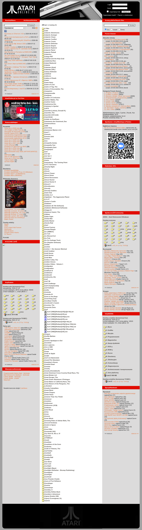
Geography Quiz (50, 147)
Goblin (47, 244)
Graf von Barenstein (51, 358)
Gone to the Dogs (51, 296)
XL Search (7, 234)
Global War (48, 218)
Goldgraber (48, 266)
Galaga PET (48, 56)
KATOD (106, 262)
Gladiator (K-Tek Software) (54, 206)
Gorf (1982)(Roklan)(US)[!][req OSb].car (61, 326)
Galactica (47, 54)
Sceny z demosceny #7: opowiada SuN (17, 48)
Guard (46, 440)
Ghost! (47, 171)
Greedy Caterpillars (51, 388)
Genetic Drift (49, 136)
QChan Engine (9, 161)
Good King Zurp (50, 298)
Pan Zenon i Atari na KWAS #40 (15, 63)
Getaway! (47, 158)
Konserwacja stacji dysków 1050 (15, 136)
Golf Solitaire (49, 288)
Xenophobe (8, 339)
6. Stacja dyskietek (113, 343)
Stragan (106, 291)
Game (46, 80)
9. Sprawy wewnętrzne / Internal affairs (117, 106)
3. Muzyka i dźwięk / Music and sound (117, 96)
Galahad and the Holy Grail (54, 58)
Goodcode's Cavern (51, 303)
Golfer (46, 290)
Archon (6, 349)
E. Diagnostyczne (112, 366)
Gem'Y (46, 132)
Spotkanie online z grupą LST (14, 85)
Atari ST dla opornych (11, 156)
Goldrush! (48, 275)
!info (122, 229)
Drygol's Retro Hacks (11, 232)
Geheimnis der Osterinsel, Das (55, 121)
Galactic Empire (50, 46)
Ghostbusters (49, 186)
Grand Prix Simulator (11, 361)
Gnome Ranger (50, 229)
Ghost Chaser (49, 173)
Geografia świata (50, 143)
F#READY (107, 259)
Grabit (46, 356)
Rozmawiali (107, 249)
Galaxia (47, 65)
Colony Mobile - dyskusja (12, 376)
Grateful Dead (49, 364)
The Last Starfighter (11, 351)
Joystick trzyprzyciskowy (113, 413)
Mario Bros (8, 338)
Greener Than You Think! (53, 397)
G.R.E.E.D (48, 386)
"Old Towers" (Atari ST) (12, 328)
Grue (46, 427)
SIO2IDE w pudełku (110, 428)
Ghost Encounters (51, 177)
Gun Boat (48, 461)
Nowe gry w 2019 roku (12, 141)
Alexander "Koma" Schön (112, 277)
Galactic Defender (51, 43)
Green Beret (48, 390)
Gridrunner (48, 403)
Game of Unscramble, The (54, 89)
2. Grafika (109, 330)
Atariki (6, 224)
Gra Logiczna (49, 345)
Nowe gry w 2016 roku (12, 148)
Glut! (46, 225)
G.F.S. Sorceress (50, 164)
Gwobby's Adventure (52, 494)
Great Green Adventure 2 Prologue (57, 379)
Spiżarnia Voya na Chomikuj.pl (14, 217)
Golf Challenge (49, 283)
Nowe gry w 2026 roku (12, 128)
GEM (46, 126)
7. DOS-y (109, 346)
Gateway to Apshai (51, 106)
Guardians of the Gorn (52, 444)
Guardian (47, 442)
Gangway (47, 95)
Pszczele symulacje (111, 86)
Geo (46, 141)
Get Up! (47, 154)
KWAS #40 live (9, 70)
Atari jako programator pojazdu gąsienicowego (119, 393)
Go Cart (47, 234)
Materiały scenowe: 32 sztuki (14, 211)
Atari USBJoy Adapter (111, 296)
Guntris (47, 485)
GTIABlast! (48, 438)
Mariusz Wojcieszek (111, 264)
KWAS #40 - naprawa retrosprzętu (16, 77)
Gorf (46, 309)
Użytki (115, 29)
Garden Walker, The (51, 100)
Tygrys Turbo (108, 408)
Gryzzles (47, 436)
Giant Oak (48, 193)
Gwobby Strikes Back (52, 492)
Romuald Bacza (109, 266)
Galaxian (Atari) (50, 67)
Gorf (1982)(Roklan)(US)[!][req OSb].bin (61, 324)
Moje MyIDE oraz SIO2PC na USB (115, 415)
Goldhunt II (48, 270)
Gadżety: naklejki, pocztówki (114, 301)
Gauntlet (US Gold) (51, 115)
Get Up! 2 (47, 156)
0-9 (7, 295)
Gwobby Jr (48, 490)
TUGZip (26, 322)
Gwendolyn (48, 487)
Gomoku (47, 292)
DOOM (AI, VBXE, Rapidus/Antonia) (116, 46)
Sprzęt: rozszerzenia (111, 299)
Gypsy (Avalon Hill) (51, 496)
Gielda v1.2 (48, 195)
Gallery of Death (50, 78)
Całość (9, 322)
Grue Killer (48, 429)
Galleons (47, 76)
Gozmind (47, 343)
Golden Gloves (49, 262)
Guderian (47, 446)
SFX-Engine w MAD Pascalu (14, 130)
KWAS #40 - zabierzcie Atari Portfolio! (17, 73)
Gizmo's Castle (50, 201)
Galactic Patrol (49, 50)
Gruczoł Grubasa (50, 423)
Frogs (6, 331)
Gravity (47, 368)
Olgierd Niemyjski (110, 284)
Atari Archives (9, 231)
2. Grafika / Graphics (111, 94)
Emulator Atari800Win (11, 170)
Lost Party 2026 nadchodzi (13, 60)
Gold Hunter (49, 255)
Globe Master (49, 221)
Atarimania (7, 229)
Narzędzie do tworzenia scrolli (14, 131)
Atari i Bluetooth (109, 397)
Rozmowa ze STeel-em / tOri (14, 34)
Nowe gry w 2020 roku (12, 140)
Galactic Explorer (50, 48)
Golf (46, 279)
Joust (6, 334)
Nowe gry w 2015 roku (12, 150)
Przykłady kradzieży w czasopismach (117, 49)
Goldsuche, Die (50, 277)
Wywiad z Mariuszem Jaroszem (115, 251)
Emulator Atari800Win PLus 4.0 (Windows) (18, 172)
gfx (136, 226)
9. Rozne (109, 353)
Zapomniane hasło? (109, 15)
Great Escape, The (51, 377)
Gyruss (47, 500)
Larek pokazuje (9, 145)
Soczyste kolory (109, 423)
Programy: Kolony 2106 (112, 298)
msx (129, 232)
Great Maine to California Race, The (57, 381)
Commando (8, 336)
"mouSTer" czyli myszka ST (113, 294)
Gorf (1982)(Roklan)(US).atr (57, 314)
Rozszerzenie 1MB (110, 412)
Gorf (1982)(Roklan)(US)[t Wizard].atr (60, 329)
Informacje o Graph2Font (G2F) (115, 79)
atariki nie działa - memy (112, 53)
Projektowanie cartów (111, 405)
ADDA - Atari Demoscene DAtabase (116, 217)
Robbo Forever (9, 341)
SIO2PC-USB (108, 398)
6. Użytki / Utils (109, 101)
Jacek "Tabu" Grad (110, 276)
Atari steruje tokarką (111, 430)
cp (136, 222)
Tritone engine (9, 160)
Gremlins (47, 401)
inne (22, 312)
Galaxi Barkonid (50, 63)
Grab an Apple (49, 353)
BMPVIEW (7, 155)
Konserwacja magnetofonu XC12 (15, 138)
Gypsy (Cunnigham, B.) (53, 498)
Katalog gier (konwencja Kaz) (14, 286)
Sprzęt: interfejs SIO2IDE (112, 308)
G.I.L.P (46, 199)
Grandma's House (51, 362)
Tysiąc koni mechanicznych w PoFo (16, 37)
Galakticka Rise (50, 61)
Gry (108, 29)
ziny (122, 242)
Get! (46, 151)
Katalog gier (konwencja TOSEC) (15, 318)
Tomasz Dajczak (110, 254)
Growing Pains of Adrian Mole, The (57, 420)
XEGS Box (107, 425)
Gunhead (47, 477)
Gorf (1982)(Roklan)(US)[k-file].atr (59, 321)
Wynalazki (106, 392)
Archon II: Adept (10, 344)
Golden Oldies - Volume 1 (53, 264)
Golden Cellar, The (51, 260)
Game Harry (48, 82)
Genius (47, 138)
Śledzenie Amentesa (111, 267)
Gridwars (47, 407)
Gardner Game (49, 102)
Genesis (47, 134)
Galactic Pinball (50, 52)
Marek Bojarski (109, 282)
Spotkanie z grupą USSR (12, 72)
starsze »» (35, 94)
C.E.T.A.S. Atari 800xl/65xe (113, 43)
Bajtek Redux (8, 219)
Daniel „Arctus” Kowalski (112, 261)
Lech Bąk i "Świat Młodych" (113, 256)
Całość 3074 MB (12, 314)
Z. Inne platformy (112, 372)
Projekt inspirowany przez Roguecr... (116, 66)
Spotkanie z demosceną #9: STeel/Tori (17, 40)
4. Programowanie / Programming (115, 98)
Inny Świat (7, 358)
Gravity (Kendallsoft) (52, 371)
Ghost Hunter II (50, 182)
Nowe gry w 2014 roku (12, 158)
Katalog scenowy (109, 220)
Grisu (46, 412)
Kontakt (6, 237)
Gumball (47, 453)
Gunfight (47, 466)
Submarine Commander (12, 329)
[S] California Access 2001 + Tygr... (116, 83)
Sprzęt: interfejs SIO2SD (112, 309)
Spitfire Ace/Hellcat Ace (12, 346)
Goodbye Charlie (50, 301)
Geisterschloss (49, 123)
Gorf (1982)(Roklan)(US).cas (57, 319)
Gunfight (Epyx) (50, 468)
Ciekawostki (108, 73)
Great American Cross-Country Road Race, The (61, 373)
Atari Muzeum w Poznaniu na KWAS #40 (18, 52)
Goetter (47, 247)
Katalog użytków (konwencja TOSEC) (116, 379)
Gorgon (47, 334)
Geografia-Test (49, 145)
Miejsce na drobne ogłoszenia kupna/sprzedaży (120, 304)
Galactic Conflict (50, 39)
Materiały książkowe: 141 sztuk (15, 212)
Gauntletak (48, 117)
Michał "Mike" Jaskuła (111, 257)
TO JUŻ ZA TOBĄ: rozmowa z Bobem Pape (119, 271)
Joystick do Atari (109, 407)
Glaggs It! (48, 210)
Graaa (46, 351)
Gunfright (48, 474)
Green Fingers (49, 392)
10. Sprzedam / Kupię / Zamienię (115, 108)
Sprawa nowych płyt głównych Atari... (116, 69)
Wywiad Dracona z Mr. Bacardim (115, 252)
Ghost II (47, 184)
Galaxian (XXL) (49, 69)
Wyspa (6, 348)
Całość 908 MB (111, 375)
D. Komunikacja (112, 363)
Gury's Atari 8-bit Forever (12, 227)
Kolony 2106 (8, 343)
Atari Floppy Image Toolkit (13, 83)
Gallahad (47, 74)
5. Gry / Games (109, 99)
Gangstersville (49, 93)
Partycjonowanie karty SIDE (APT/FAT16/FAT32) (20, 151)
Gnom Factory (49, 227)
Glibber (47, 214)
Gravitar (47, 366)
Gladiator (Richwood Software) (55, 208)
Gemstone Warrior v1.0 (52, 130)
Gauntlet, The (49, 113)
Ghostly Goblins (50, 190)
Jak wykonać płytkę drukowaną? (115, 418)
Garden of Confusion (52, 97)
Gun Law (47, 464)
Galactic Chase (49, 37)
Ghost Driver (49, 175)
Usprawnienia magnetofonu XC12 (15, 135)
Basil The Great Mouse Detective (15, 354)
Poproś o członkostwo (125, 15)
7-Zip (21, 322)
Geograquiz (48, 149)
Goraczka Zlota (50, 307)
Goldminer (48, 273)
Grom (46, 414)
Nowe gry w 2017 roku (12, 143)
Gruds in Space (50, 425)
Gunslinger (48, 483)
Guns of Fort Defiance (52, 481)
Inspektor (7, 359)
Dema (123, 29)
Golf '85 (47, 281)
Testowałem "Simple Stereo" (113, 410)
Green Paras (48, 394)
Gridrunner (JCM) (50, 405)
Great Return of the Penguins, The (57, 384)
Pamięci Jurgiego (10, 47)
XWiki (6, 226)
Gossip (47, 338)
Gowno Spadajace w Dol (53, 340)
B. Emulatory (111, 356)
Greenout (47, 399)
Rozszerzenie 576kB (111, 422)
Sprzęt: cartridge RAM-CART (114, 303)
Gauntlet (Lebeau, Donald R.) (55, 110)
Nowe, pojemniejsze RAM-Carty (115, 293)
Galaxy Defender (50, 72)
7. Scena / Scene (110, 103)
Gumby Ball (48, 457)
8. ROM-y (109, 350)
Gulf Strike (48, 451)
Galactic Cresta (50, 41)
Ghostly (47, 188)
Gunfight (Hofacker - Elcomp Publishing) (59, 470)
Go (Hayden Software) (52, 242)
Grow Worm (48, 418)
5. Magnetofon (111, 340)
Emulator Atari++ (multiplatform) (14, 174)
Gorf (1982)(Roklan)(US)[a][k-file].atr (60, 311)
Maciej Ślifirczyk (109, 279)
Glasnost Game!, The (52, 212)
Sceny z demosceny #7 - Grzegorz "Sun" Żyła (20, 57)
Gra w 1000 (48, 347)
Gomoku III (48, 294)
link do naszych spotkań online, (114, 128)
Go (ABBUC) (49, 231)
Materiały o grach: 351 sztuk (14, 216)
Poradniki (6, 126)
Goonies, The (49, 305)
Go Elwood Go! (50, 236)
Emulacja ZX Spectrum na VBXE (15, 146)
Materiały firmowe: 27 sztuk (13, 214)
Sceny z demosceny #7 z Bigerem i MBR (18, 80)
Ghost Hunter (49, 180)
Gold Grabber (49, 251)
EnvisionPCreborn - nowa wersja (115, 76)
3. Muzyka (109, 333)
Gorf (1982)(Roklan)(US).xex (57, 331)
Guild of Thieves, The (52, 448)
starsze (36, 165)
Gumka (47, 459)
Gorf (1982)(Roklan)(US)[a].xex (58, 316)
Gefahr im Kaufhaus (51, 119)
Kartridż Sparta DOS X (12, 133)
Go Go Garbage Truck (52, 240)
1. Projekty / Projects (111, 93)
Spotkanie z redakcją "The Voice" (15, 67)
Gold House (48, 253)
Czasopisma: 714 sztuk (12, 209)
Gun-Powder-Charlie (51, 479)
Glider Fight (48, 216)
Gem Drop (48, 128)
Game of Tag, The (50, 87)
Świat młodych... (109, 59)
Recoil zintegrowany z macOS (14, 88)
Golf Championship (51, 286)
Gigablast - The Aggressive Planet (56, 197)
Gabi (46, 30)
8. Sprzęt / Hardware (111, 104)
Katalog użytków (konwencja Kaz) (115, 318)
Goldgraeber (49, 268)
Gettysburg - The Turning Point (55, 162)
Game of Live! (49, 84)
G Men (46, 28)
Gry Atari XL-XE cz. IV (52, 433)
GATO (46, 108)
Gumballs (48, 455)
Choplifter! (7, 333)
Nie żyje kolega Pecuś (11, 55)
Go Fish (47, 238)
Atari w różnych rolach (111, 427)
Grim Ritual (48, 410)
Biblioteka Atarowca (10, 179)
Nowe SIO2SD (109, 400)
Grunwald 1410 (49, 431)
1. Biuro (109, 327)
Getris (46, 160)
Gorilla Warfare (49, 336)
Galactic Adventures (51, 33)
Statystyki (7, 380)
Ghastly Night (49, 167)
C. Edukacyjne (111, 359)
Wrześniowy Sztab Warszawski (115, 39)
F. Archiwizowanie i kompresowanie (119, 369)
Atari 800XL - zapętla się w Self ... (115, 63)
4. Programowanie (112, 337)
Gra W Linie (48, 349)
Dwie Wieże (8, 353)
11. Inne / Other (109, 109)
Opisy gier (7, 326)
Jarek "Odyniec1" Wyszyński (114, 281)
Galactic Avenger (50, 35)
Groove (47, 416)
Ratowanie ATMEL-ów (111, 403)
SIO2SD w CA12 (110, 402)
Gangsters (48, 91)
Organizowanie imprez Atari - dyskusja (17, 373)
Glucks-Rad (48, 223)
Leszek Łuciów (109, 269)
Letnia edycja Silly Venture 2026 (15, 44)
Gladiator (47, 203)
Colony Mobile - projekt (11, 378)
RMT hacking (108, 56)
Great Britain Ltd (50, 375)
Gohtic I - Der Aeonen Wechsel (55, 249)
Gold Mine (48, 257)
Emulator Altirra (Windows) (13, 175)
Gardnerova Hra (50, 104)
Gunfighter (48, 472)
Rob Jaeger (108, 274)
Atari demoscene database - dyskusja (16, 375)
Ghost (46, 169)
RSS (34, 28)
